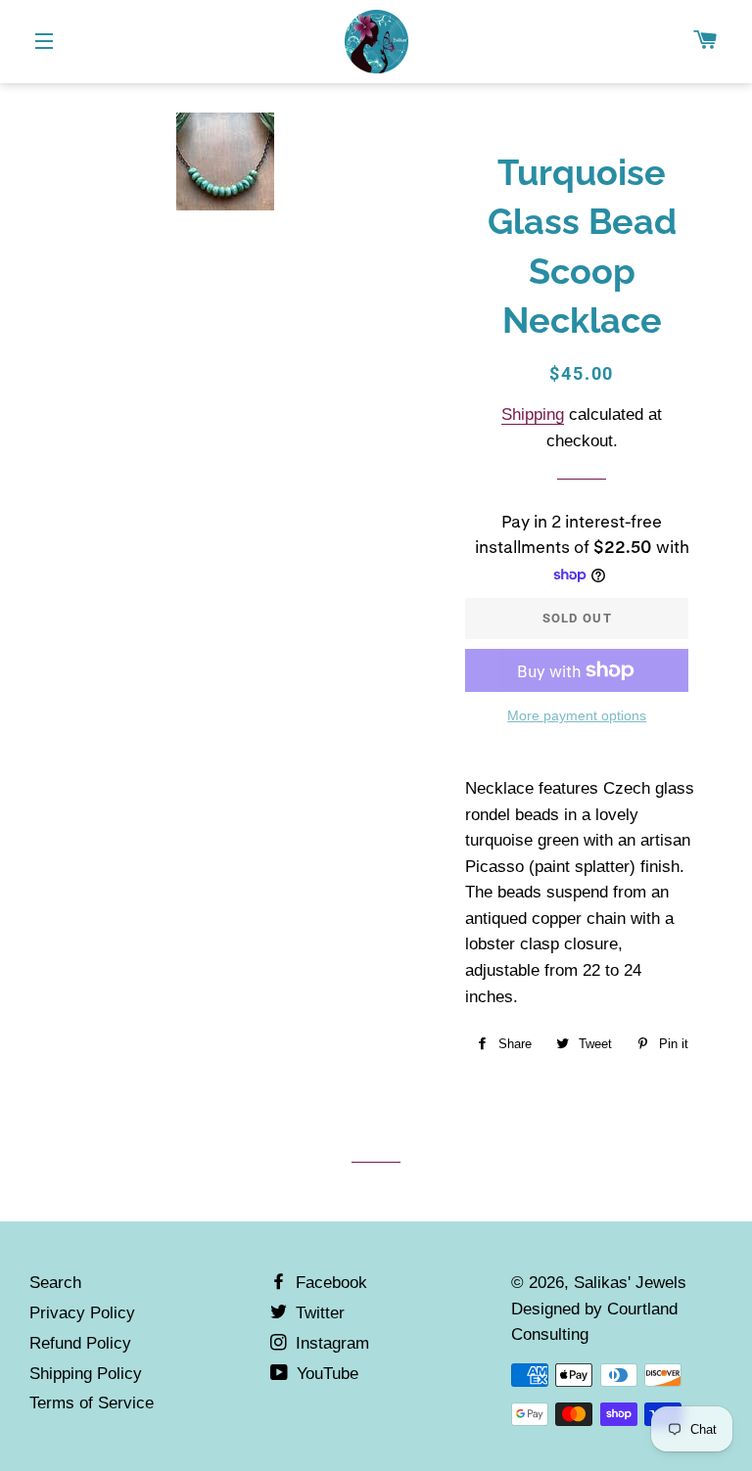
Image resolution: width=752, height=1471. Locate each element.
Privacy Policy (82, 1313)
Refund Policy (80, 1343)
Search (55, 1282)
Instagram (330, 1343)
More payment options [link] (576, 715)
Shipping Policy (85, 1373)
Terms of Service (91, 1403)
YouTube (325, 1373)
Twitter (318, 1313)
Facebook (329, 1282)
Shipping (532, 414)
